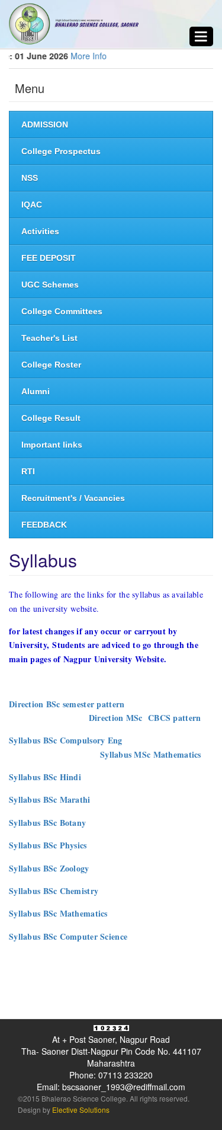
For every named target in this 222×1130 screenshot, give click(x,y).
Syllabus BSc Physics (48, 845)
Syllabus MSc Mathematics (150, 754)
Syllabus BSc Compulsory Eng (66, 740)
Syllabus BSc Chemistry (53, 891)
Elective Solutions (80, 1110)
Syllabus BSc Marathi (50, 799)
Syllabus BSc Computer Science (68, 936)
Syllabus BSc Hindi (45, 777)
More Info (83, 56)
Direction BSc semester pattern (66, 704)
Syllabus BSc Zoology (49, 868)
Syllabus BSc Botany (47, 822)
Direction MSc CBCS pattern (145, 717)
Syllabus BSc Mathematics (58, 913)
